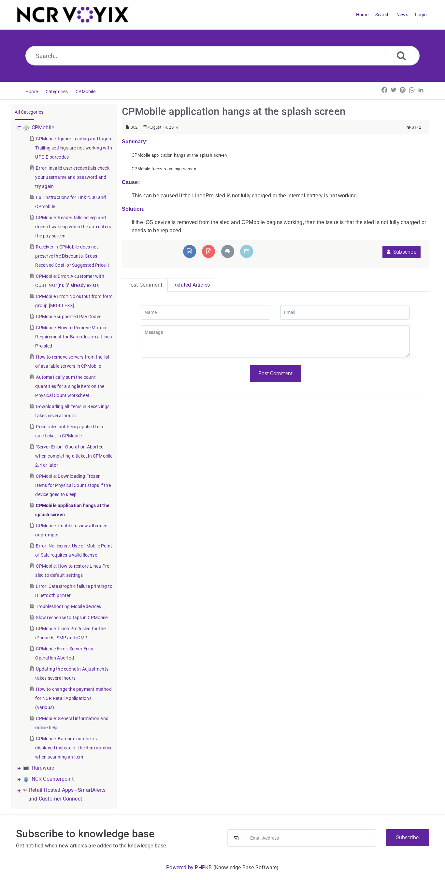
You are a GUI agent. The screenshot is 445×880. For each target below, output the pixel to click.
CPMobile (85, 91)
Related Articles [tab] (191, 285)
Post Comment (275, 373)
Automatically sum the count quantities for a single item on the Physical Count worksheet (69, 386)
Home (31, 91)
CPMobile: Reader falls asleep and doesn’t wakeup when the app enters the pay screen (73, 226)
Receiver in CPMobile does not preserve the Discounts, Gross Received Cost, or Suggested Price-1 (72, 256)
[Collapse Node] (20, 127)
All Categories (29, 112)
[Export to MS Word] (189, 251)
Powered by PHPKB (189, 867)
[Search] (401, 55)
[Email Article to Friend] (247, 251)
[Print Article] (227, 251)
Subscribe (404, 252)
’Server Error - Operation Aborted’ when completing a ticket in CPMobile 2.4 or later (73, 456)
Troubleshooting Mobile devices (68, 606)
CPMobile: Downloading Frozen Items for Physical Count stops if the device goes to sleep (72, 485)
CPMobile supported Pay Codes (68, 316)
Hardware (43, 768)
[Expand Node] (20, 768)
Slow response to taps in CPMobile (72, 617)
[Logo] (73, 15)
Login (421, 14)
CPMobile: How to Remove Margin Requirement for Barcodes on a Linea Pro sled (73, 336)
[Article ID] (127, 127)
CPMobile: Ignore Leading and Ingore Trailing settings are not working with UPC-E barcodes (73, 148)
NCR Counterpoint (53, 779)
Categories (57, 91)
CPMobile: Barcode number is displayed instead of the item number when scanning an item (73, 747)
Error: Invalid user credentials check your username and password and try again (72, 177)
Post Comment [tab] (144, 285)
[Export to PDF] (208, 251)
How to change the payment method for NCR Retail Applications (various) (73, 698)
